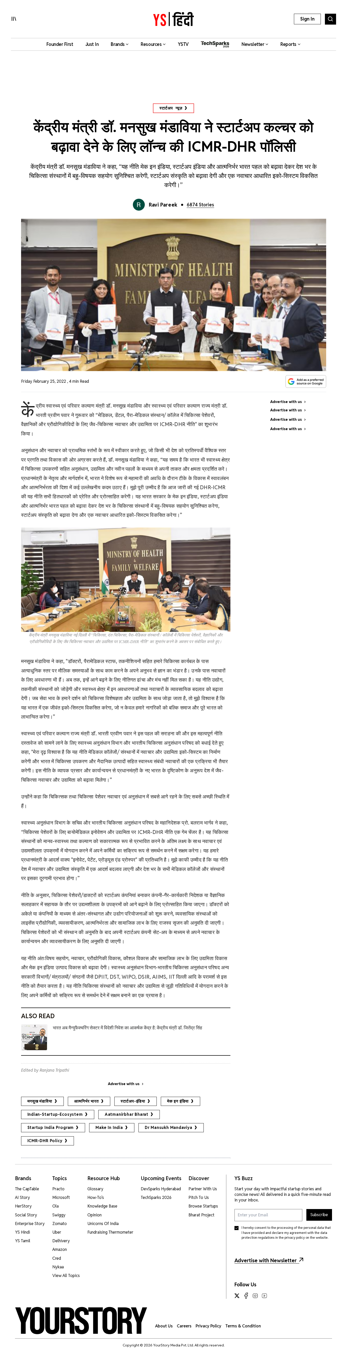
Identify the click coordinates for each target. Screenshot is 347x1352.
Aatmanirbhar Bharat (126, 1114)
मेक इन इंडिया (178, 1101)
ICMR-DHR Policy (44, 1140)
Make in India (109, 1127)
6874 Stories (200, 205)
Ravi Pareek (163, 204)
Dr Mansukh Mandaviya (168, 1127)
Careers (184, 1326)
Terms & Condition (243, 1326)
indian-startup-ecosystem (55, 1114)
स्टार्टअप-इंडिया (133, 1101)
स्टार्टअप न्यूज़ (171, 108)
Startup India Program (50, 1127)
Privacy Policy (208, 1326)
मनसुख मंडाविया (39, 1101)
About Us (164, 1326)
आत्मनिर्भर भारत (86, 1101)
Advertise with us (123, 1084)
